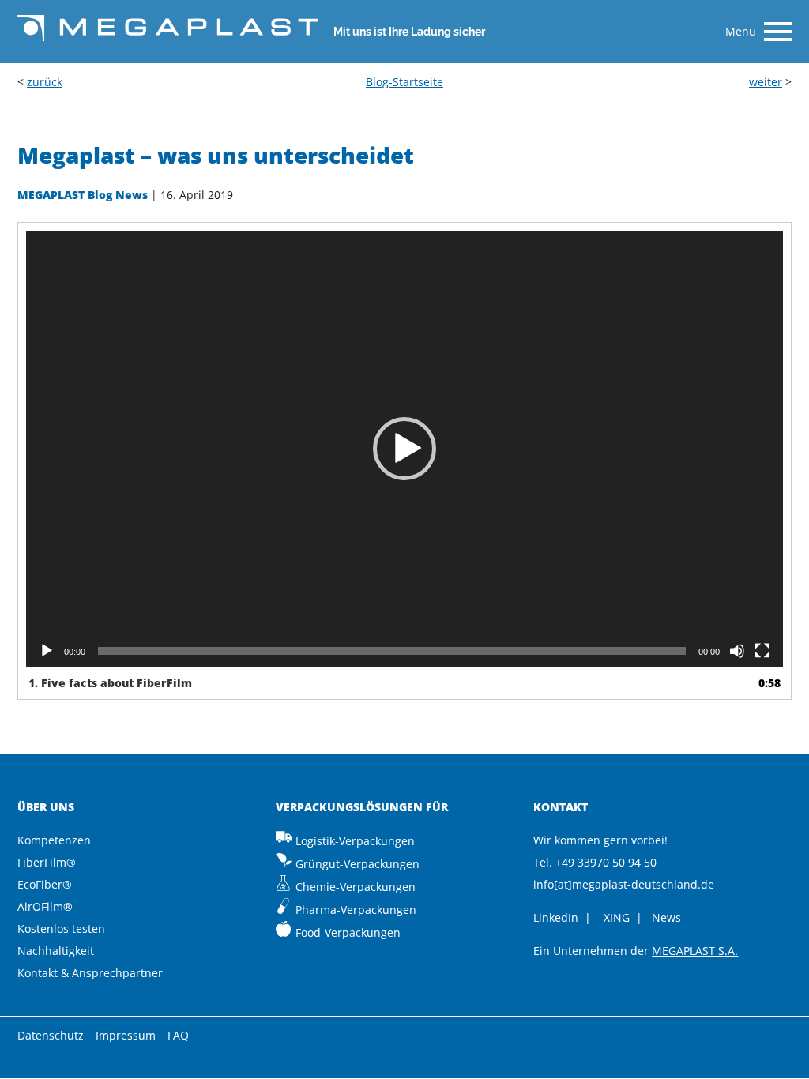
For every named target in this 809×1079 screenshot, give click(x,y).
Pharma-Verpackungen (355, 909)
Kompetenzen (54, 840)
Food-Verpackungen (348, 932)
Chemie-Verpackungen (355, 886)
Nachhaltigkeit (55, 950)
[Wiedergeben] (47, 651)
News (666, 917)
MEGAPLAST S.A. (695, 950)
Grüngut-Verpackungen (357, 863)
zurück (44, 81)
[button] (404, 448)
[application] (404, 448)
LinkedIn (555, 917)
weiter (765, 81)
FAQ (178, 1035)
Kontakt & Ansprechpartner (90, 972)
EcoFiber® (44, 884)
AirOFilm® (45, 906)
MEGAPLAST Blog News (82, 194)
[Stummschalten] (737, 651)
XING (617, 917)
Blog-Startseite (404, 81)
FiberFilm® (46, 862)
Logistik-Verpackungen (355, 840)
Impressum (126, 1035)
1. (110, 682)
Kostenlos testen (61, 928)
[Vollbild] (762, 651)
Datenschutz (50, 1035)
